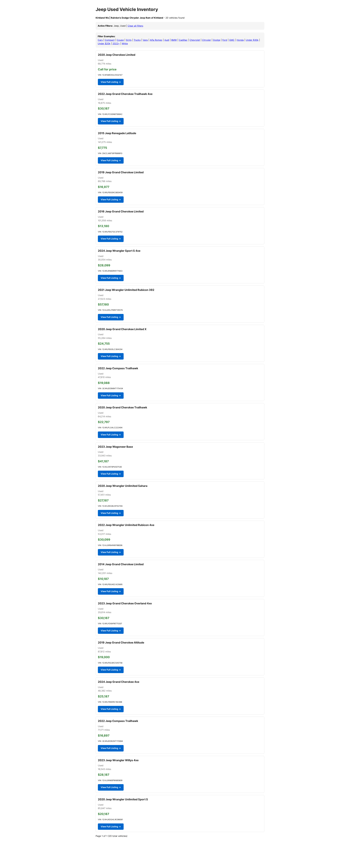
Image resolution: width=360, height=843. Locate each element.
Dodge (216, 40)
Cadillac (183, 40)
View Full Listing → (111, 82)
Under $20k (104, 43)
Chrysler (206, 40)
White (125, 43)
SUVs (128, 40)
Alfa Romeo (156, 40)
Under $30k (252, 40)
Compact (110, 40)
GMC (232, 40)
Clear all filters (135, 25)
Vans (145, 40)
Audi (166, 40)
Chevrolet (195, 40)
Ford (224, 40)
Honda (240, 40)
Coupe (120, 40)
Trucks (137, 40)
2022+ (116, 43)
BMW (174, 40)
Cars (100, 40)
